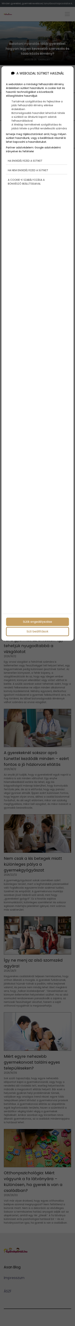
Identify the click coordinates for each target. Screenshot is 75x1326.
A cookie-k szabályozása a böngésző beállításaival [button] (26, 181)
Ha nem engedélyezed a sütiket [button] (28, 170)
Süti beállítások (37, 631)
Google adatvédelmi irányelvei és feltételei (33, 149)
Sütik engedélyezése (37, 622)
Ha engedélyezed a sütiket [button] (25, 161)
